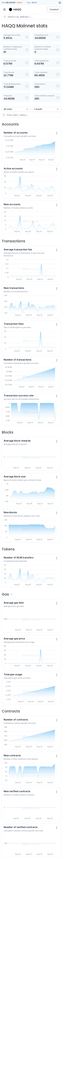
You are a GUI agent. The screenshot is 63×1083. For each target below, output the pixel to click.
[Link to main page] (17, 9)
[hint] (27, 37)
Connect (54, 9)
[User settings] (59, 2)
